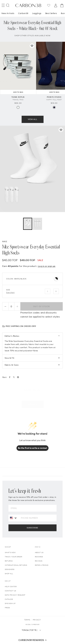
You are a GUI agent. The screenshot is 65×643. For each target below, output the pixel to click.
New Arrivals (8, 13)
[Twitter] (14, 377)
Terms (27, 620)
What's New (10, 552)
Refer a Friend (41, 565)
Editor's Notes (12, 336)
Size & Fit (9, 358)
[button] (32, 640)
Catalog (9, 599)
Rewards (39, 557)
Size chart (10, 292)
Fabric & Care (12, 365)
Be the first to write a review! (32, 448)
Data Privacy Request (15, 595)
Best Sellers (51, 13)
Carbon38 (23, 13)
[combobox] (13, 518)
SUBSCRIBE (32, 528)
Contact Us (10, 591)
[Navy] (54, 107)
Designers (9, 569)
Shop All (9, 574)
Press (7, 608)
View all (32, 119)
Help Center (11, 587)
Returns (9, 561)
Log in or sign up (46, 266)
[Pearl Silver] (18, 107)
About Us (39, 552)
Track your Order (13, 557)
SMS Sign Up (10, 603)
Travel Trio (18, 100)
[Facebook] (10, 377)
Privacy (37, 620)
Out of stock (41, 306)
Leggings (36, 13)
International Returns (16, 565)
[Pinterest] (18, 377)
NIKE (4, 241)
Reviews (38, 561)
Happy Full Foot (54, 100)
